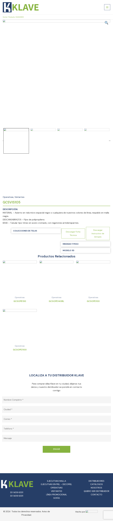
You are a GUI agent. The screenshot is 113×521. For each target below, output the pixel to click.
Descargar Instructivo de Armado (98, 233)
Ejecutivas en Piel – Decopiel (56, 484)
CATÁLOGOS (96, 484)
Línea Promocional (56, 494)
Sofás (56, 498)
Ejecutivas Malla (56, 481)
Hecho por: (80, 512)
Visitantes (19, 197)
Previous (3, 140)
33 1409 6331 (16, 492)
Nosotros (96, 487)
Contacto (96, 494)
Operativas (8, 197)
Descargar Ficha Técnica (73, 233)
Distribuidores (96, 481)
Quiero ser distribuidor (96, 491)
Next (109, 140)
